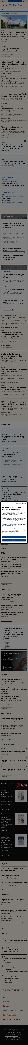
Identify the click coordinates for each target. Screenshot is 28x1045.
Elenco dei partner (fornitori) (7, 532)
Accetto (14, 540)
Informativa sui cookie (11, 525)
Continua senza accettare (21, 503)
